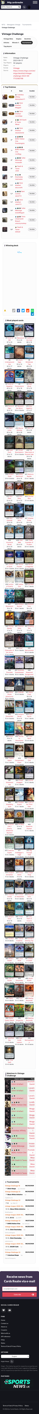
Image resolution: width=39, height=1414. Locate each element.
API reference (5, 1336)
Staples (18, 39)
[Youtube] (10, 1310)
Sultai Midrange (18, 1138)
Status (3, 1343)
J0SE (17, 171)
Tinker (21, 916)
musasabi (18, 162)
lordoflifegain (19, 213)
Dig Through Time (29, 852)
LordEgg (18, 154)
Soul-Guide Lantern (20, 1040)
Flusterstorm (19, 386)
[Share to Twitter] (23, 310)
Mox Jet (30, 428)
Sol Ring (21, 824)
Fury (20, 998)
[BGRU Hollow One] (8, 1104)
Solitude (21, 692)
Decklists (27, 39)
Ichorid (30, 780)
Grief (21, 648)
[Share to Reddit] (27, 310)
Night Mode (5, 1361)
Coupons (4, 1330)
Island (11, 736)
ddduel (17, 232)
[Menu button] (35, 4)
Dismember (9, 716)
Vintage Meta (8, 39)
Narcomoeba (29, 650)
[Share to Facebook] (18, 310)
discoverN (18, 187)
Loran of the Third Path (30, 804)
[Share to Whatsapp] (32, 310)
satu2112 (18, 196)
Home (3, 1320)
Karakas (11, 938)
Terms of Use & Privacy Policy (11, 1346)
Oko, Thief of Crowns (29, 919)
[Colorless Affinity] (8, 1130)
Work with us (5, 1333)
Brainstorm (9, 606)
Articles (6, 42)
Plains (11, 998)
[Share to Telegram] (32, 314)
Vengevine (19, 1020)
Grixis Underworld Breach (20, 219)
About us (4, 1327)
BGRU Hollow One (19, 1105)
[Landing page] (3, 2)
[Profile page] (29, 7)
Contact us (4, 1323)
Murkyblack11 (20, 99)
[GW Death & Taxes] (8, 1159)
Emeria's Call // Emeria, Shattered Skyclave (10, 828)
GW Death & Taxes (19, 1160)
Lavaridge (18, 116)
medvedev (19, 179)
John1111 (18, 204)
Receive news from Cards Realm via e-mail (19, 1279)
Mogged (18, 107)
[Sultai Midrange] (8, 1137)
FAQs (3, 1340)
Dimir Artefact (17, 1084)
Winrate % (15, 42)
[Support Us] (4, 1310)
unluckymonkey (20, 223)
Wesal (17, 124)
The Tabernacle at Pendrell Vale (29, 452)
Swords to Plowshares (19, 738)
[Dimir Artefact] (8, 1083)
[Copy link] (13, 310)
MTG (3, 24)
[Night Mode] (24, 7)
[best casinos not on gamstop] (17, 1383)
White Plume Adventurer (9, 694)
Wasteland (20, 338)
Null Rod (31, 584)
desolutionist (19, 133)
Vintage (16, 68)
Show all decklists (19, 235)
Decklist (32, 97)
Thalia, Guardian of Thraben (29, 542)
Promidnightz (20, 143)
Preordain (9, 672)
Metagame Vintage (13, 24)
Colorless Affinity (19, 1130)
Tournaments (26, 24)
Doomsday (19, 177)
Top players (8, 46)
